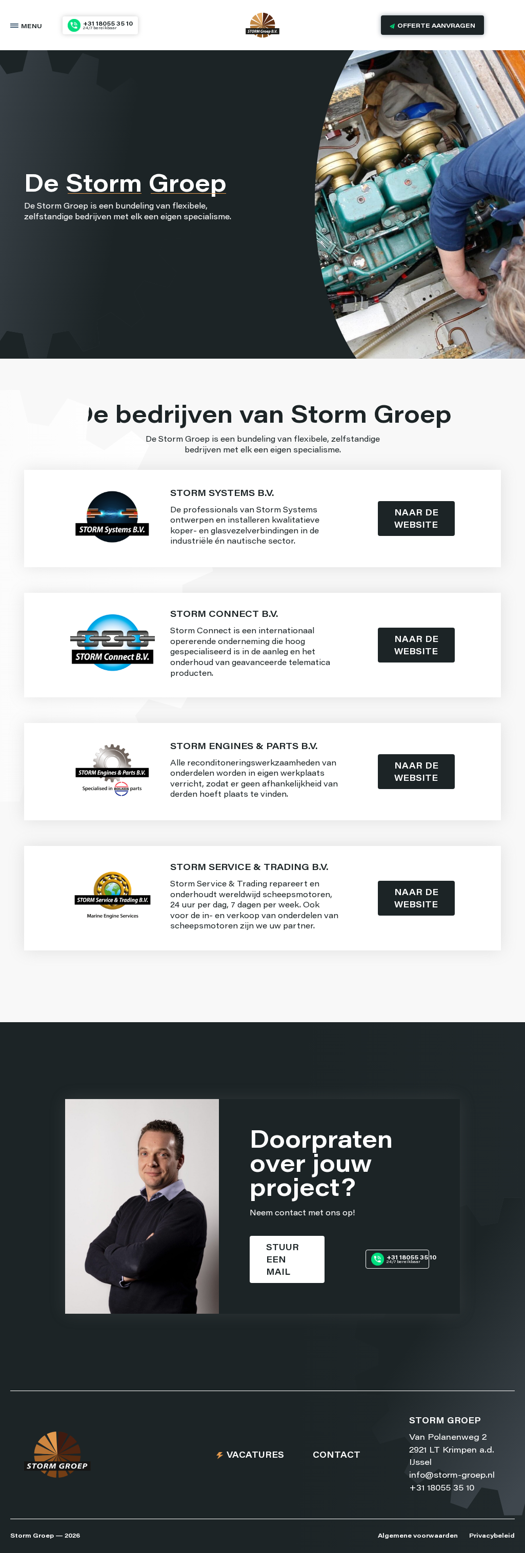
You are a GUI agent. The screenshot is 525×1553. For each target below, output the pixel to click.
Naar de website (416, 519)
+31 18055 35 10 (441, 1488)
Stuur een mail (282, 1260)
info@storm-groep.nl (452, 1476)
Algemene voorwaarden (418, 1536)
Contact (336, 1456)
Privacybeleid (492, 1536)
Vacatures (255, 1456)
